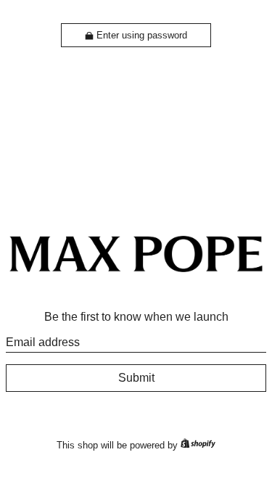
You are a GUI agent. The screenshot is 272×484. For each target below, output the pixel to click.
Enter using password (141, 35)
